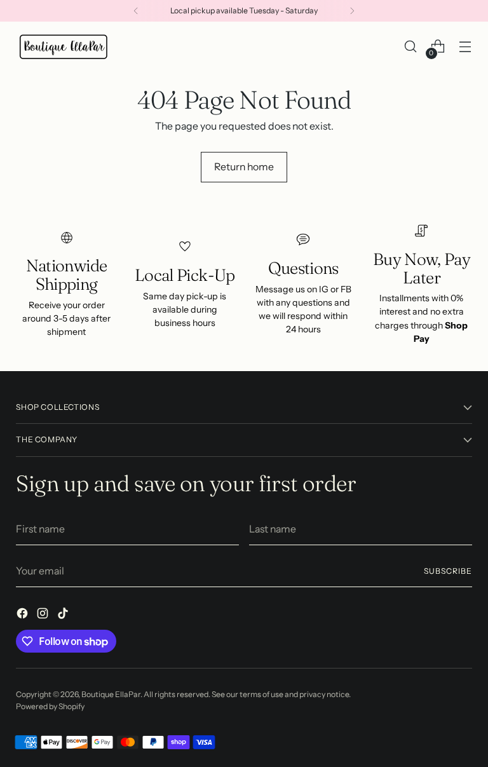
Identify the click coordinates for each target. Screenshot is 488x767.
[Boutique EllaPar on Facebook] (23, 615)
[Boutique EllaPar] (63, 46)
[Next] (352, 11)
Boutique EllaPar (110, 694)
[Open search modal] (411, 47)
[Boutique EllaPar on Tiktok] (64, 615)
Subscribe (447, 571)
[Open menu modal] (465, 47)
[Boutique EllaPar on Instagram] (43, 615)
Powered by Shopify (50, 706)
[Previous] (136, 11)
